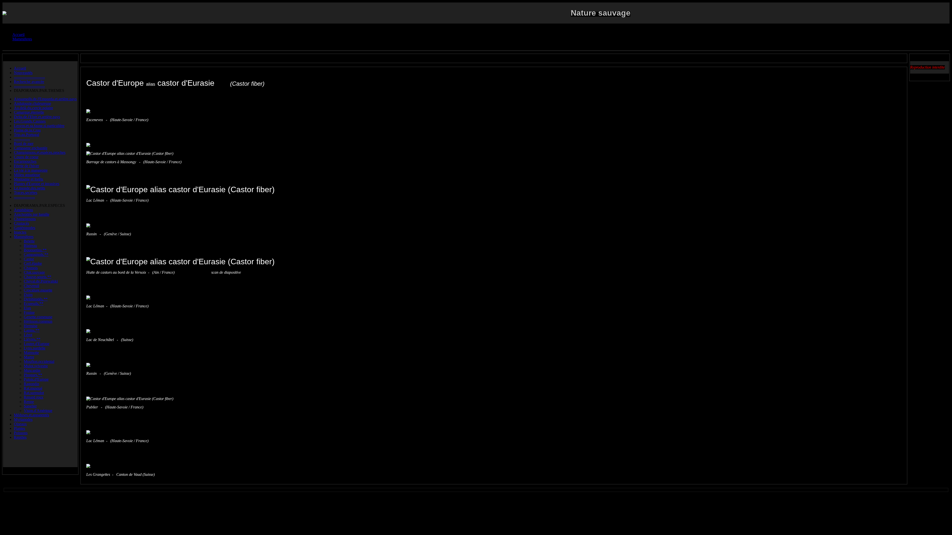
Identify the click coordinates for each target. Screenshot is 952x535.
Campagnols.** (36, 254)
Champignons (25, 219)
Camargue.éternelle (29, 112)
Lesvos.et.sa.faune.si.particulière (39, 126)
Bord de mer (23, 143)
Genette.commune (38, 317)
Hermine (30, 326)
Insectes (20, 232)
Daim (28, 295)
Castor (29, 259)
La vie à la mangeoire (31, 170)
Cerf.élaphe (33, 263)
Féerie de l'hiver (26, 166)
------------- (22, 139)
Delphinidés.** (36, 299)
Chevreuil (31, 286)
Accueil (20, 68)
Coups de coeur (26, 157)
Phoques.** (33, 375)
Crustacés (21, 223)
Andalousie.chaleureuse (32, 103)
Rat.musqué (33, 388)
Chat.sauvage (34, 272)
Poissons (21, 433)
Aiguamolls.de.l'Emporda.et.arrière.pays (45, 99)
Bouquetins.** (35, 250)
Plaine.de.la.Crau (27, 130)
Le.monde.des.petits (29, 188)
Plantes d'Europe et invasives (36, 184)
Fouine (29, 312)
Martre (29, 357)
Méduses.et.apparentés (31, 415)
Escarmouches (25, 161)
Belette (29, 241)
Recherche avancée (29, 82)
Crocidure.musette (38, 290)
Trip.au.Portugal (26, 135)
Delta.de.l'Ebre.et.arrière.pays (37, 117)
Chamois (31, 268)
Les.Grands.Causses (30, 121)
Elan (27, 308)
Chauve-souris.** (37, 277)
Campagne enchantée (30, 148)
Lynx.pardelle (34, 348)
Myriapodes (23, 419)
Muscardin (32, 370)
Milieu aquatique (27, 175)
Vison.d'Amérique (38, 410)
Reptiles (20, 437)
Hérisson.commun (38, 321)
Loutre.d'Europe (36, 344)
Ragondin (31, 384)
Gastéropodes (24, 228)
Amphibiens (23, 210)
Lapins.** (31, 330)
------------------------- (29, 77)
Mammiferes (23, 237)
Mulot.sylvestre (36, 366)
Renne (29, 402)
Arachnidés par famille (31, 214)
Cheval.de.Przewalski (41, 281)
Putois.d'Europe (36, 379)
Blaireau (30, 245)
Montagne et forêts (28, 179)
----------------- (24, 197)
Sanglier (30, 406)
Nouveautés (23, 73)
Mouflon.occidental (39, 361)
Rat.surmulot (34, 393)
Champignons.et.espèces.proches (39, 152)
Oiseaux (20, 424)
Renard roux (33, 397)
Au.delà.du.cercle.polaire (33, 108)
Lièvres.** (32, 339)
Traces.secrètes (25, 192)
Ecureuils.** (33, 303)
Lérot (28, 335)
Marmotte (31, 352)
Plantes (19, 428)
